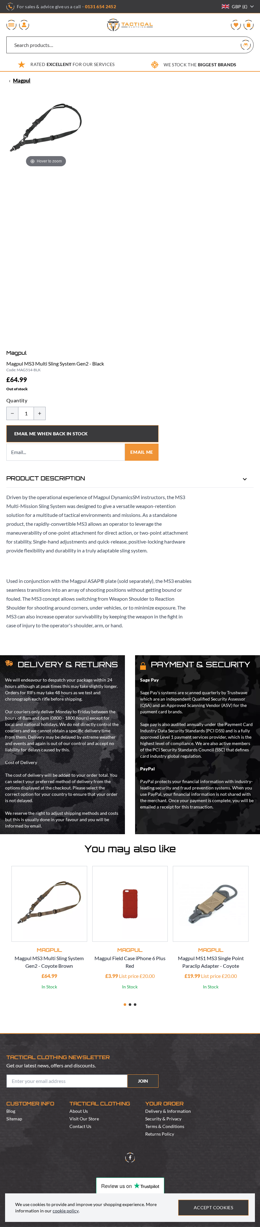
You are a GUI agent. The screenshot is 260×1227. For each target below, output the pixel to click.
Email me (141, 452)
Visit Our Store (84, 1118)
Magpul (21, 80)
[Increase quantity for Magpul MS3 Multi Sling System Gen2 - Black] (40, 413)
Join (143, 1081)
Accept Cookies (213, 1207)
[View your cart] (249, 25)
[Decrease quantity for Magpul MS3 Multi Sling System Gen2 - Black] (12, 413)
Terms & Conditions (164, 1126)
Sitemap (14, 1118)
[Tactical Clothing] (130, 24)
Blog (10, 1111)
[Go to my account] (24, 25)
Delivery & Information (168, 1111)
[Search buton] (246, 45)
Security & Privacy (163, 1118)
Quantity (16, 400)
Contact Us (80, 1126)
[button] (125, 1004)
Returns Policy (159, 1134)
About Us (78, 1111)
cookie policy (66, 1210)
